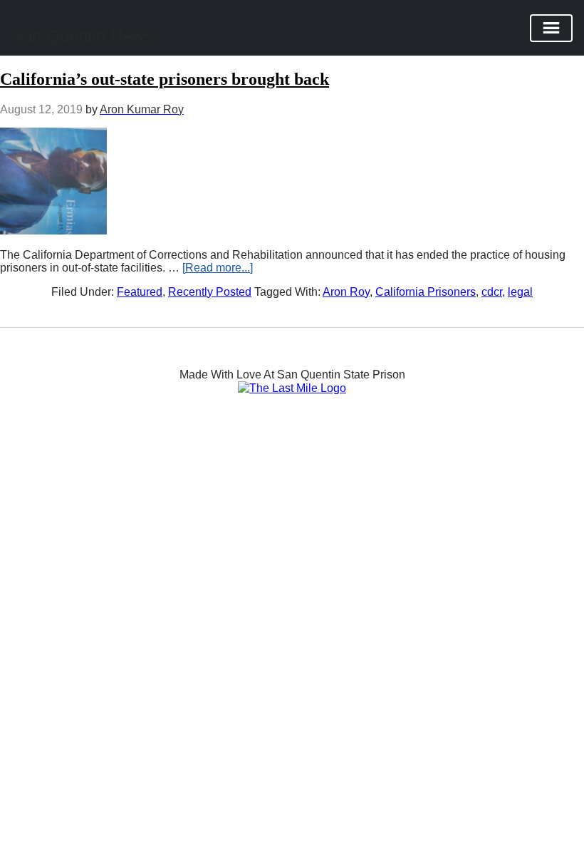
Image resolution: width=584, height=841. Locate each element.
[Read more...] (217, 268)
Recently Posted (209, 292)
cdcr (491, 292)
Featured (139, 292)
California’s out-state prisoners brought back (164, 79)
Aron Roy (346, 292)
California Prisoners (425, 292)
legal (520, 292)
